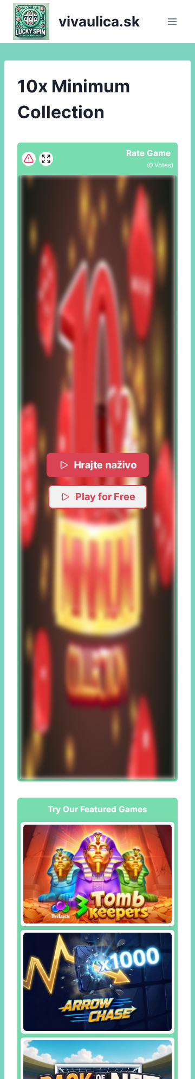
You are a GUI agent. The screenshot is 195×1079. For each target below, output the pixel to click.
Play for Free (105, 496)
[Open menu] (172, 21)
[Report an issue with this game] (29, 159)
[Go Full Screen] (46, 159)
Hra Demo (97, 873)
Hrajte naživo (106, 464)
